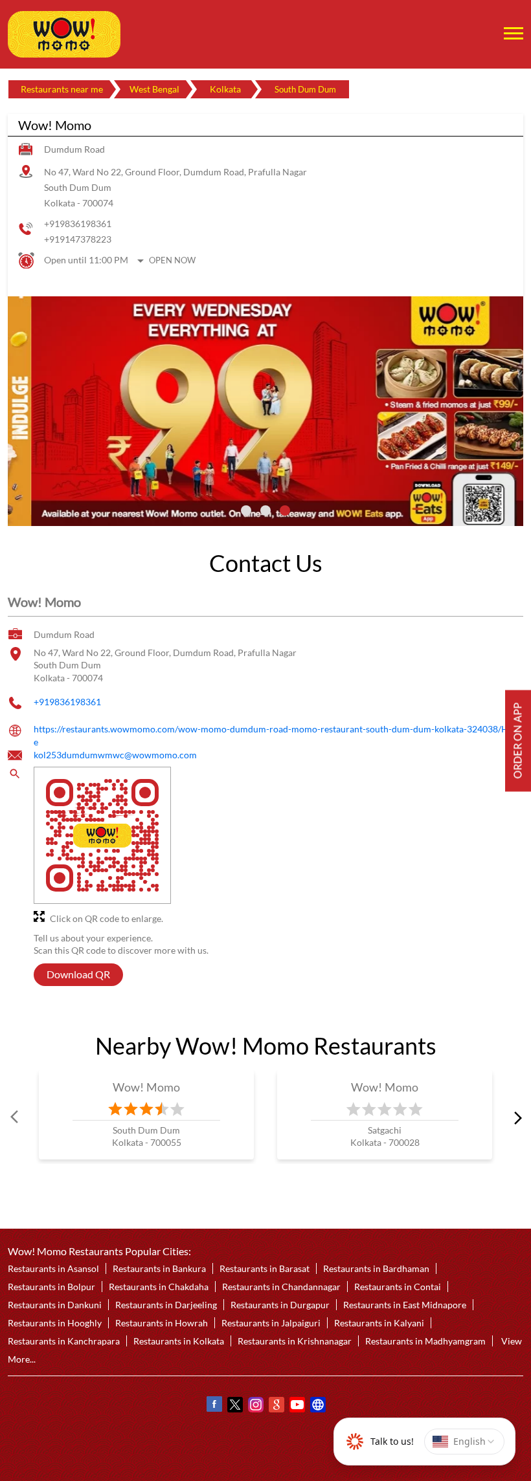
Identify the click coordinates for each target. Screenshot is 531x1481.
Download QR (78, 974)
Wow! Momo (147, 1087)
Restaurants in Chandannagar (281, 1286)
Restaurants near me (62, 88)
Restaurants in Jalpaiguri (271, 1322)
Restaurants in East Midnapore (404, 1304)
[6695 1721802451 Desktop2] (518, 740)
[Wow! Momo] (64, 34)
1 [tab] (246, 510)
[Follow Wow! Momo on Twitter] (234, 1405)
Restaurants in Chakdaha (159, 1286)
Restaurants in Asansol (53, 1268)
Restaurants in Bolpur (51, 1286)
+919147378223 (77, 239)
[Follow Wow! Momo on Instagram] (255, 1405)
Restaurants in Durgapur (280, 1304)
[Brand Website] (317, 1405)
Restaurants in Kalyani (379, 1322)
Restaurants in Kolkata (178, 1340)
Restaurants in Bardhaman (376, 1268)
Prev (15, 1116)
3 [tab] (285, 510)
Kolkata (225, 88)
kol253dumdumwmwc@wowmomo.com (115, 754)
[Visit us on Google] (276, 1405)
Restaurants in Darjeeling (166, 1304)
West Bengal (154, 88)
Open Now (172, 260)
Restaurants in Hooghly (55, 1322)
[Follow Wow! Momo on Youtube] (296, 1405)
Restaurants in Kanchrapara (64, 1340)
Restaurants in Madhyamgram (425, 1340)
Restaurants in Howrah (161, 1322)
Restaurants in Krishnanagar (295, 1340)
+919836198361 (77, 223)
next (515, 1116)
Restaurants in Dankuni (55, 1304)
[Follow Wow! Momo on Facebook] (213, 1405)
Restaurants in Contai (397, 1286)
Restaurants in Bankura (159, 1268)
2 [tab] (265, 510)
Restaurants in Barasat (265, 1268)
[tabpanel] (265, 411)
